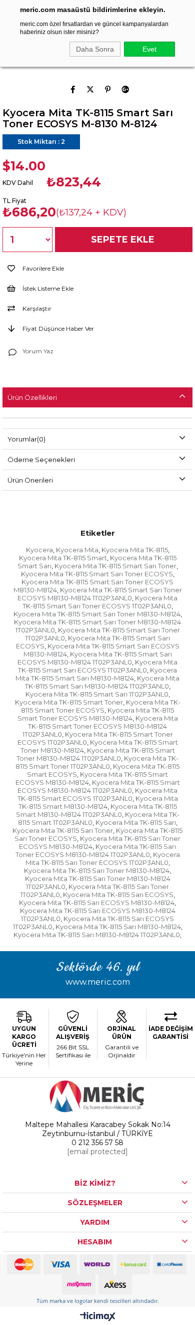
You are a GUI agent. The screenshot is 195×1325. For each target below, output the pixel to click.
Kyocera (39, 550)
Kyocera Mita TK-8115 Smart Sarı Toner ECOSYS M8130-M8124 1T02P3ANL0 (100, 594)
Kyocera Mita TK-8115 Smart (63, 558)
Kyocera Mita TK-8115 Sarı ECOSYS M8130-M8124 (96, 903)
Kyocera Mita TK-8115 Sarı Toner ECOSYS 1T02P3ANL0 (103, 858)
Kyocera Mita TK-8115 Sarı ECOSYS (118, 895)
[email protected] (97, 1151)
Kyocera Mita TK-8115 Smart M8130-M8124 (98, 802)
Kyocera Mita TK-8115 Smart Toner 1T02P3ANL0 (97, 762)
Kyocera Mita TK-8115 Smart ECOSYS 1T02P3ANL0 (98, 794)
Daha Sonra (95, 49)
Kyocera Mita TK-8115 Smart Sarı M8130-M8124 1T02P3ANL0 (102, 682)
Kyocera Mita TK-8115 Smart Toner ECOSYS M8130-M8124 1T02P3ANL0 (100, 726)
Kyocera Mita (77, 550)
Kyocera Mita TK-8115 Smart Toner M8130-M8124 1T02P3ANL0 (95, 754)
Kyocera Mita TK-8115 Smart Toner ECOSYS (100, 706)
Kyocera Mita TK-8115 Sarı (136, 822)
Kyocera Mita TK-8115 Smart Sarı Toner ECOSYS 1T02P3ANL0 (100, 602)
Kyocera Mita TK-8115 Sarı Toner (62, 830)
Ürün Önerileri (30, 480)
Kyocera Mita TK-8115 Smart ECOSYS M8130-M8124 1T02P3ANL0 (99, 786)
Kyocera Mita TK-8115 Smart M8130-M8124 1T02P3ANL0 (96, 810)
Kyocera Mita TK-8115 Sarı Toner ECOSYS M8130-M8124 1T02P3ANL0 (96, 850)
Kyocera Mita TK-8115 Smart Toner (69, 702)
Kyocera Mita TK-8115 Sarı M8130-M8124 (118, 927)
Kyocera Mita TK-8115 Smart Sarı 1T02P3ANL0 (97, 694)
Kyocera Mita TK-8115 (135, 550)
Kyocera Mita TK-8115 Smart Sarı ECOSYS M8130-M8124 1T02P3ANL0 (95, 658)
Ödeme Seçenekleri (41, 460)
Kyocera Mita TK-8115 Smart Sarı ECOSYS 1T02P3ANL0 (98, 666)
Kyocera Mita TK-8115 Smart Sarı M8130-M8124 (96, 674)
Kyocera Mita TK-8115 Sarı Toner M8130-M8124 (97, 870)
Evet (149, 49)
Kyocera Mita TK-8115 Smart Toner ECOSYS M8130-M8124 (96, 714)
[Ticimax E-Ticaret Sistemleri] (98, 1317)
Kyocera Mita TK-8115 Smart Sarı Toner (115, 566)
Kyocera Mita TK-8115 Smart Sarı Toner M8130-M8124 (97, 614)
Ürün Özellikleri (32, 397)
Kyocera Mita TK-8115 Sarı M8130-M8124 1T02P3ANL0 (97, 935)
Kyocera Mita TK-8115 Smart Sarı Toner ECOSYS (97, 574)
